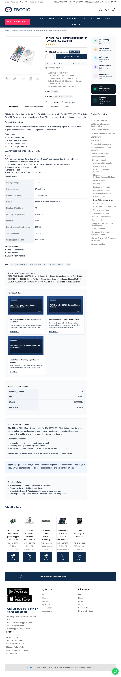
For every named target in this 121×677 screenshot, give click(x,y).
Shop (7, 2)
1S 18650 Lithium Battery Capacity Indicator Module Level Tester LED (46, 539)
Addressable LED (21, 264)
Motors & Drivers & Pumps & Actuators (103, 239)
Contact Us (24, 2)
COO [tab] (67, 107)
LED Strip (52, 264)
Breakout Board (99, 166)
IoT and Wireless (98, 229)
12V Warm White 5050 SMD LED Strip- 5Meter (29, 535)
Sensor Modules (98, 244)
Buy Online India (35, 264)
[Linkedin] (112, 2)
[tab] (13, 106)
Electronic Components (101, 144)
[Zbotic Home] (17, 10)
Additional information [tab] (34, 107)
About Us (14, 2)
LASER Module (99, 180)
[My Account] (100, 9)
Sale (60, 19)
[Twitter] (106, 2)
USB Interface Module (101, 210)
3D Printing (72, 19)
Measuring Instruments (101, 217)
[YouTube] (115, 2)
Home (42, 19)
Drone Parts (96, 137)
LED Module (97, 184)
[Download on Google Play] (18, 591)
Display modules (98, 157)
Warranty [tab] (54, 107)
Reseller (33, 2)
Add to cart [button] (13, 557)
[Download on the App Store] (19, 598)
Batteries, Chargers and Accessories (101, 125)
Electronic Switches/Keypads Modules (104, 176)
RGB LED (60, 264)
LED (45, 264)
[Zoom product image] (23, 55)
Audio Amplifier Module (102, 163)
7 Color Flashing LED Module (79, 533)
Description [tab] (13, 107)
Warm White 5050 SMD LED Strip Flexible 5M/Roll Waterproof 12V (55, 282)
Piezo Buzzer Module (101, 190)
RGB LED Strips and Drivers (58, 30)
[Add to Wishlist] (14, 519)
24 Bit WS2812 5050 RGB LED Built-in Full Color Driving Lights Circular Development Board (43, 276)
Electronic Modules (40, 30)
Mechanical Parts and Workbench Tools (100, 233)
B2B (98, 19)
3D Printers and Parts (100, 120)
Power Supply (97, 220)
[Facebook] (103, 2)
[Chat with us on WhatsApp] (115, 671)
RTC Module (98, 203)
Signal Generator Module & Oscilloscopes (102, 224)
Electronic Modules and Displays (21, 30)
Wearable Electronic (101, 213)
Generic (54, 91)
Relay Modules (99, 197)
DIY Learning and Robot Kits (103, 133)
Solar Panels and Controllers (104, 207)
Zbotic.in (32, 667)
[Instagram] (109, 2)
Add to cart (73, 57)
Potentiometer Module (102, 193)
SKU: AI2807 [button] (74, 52)
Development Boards (100, 130)
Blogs (40, 2)
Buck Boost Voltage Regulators (101, 171)
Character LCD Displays (101, 153)
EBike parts (96, 140)
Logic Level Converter (101, 187)
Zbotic (68, 264)
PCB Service (87, 19)
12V (12, 264)
